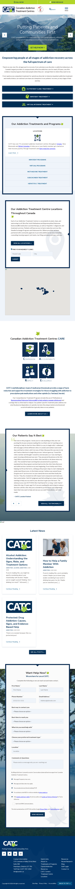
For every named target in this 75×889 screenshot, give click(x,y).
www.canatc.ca (43, 792)
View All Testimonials (50, 503)
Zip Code (16, 253)
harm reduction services (47, 149)
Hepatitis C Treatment (37, 183)
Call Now (19, 2)
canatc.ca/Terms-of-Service (49, 797)
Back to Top (64, 883)
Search (53, 9)
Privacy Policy (44, 809)
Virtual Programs (37, 166)
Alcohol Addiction (20, 568)
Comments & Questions (20, 758)
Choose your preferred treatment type (26, 737)
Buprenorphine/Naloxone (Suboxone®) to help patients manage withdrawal (36, 400)
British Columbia (23, 146)
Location (15, 747)
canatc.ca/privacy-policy (23, 797)
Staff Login (65, 866)
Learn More (12, 153)
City (36, 253)
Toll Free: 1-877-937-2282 (22, 869)
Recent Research (66, 861)
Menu (66, 10)
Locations (37, 131)
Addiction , (10, 568)
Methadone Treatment (37, 172)
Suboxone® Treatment (37, 177)
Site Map (35, 883)
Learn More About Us (37, 414)
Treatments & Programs (49, 864)
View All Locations (21, 243)
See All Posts (37, 652)
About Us (44, 861)
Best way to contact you (20, 707)
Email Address (44, 696)
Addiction (46, 570)
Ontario (59, 144)
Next (19, 503)
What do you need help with (22, 727)
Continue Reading (12, 589)
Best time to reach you (20, 717)
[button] (53, 291)
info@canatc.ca (18, 871)
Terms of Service (54, 809)
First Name (16, 686)
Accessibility (52, 883)
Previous (13, 503)
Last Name (43, 686)
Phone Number (17, 696)
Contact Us (65, 869)
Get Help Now (36, 48)
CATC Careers (45, 871)
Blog (63, 864)
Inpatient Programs (37, 160)
